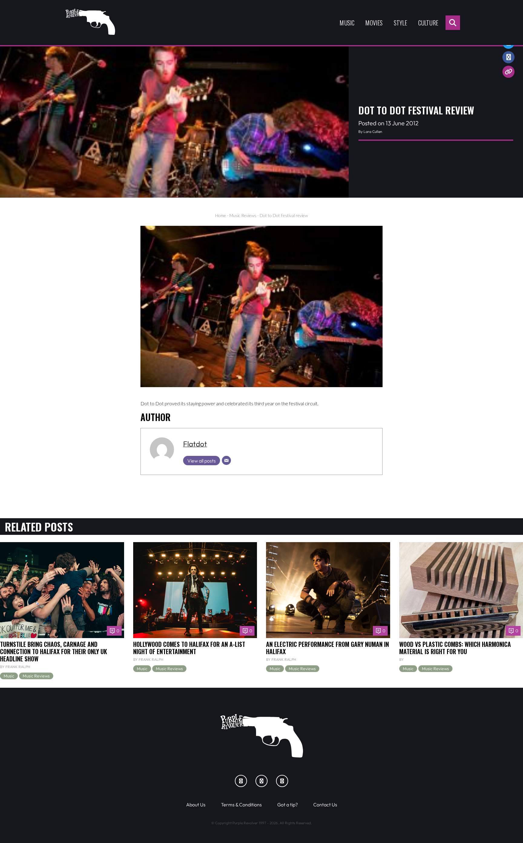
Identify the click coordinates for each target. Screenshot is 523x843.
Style (400, 22)
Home (220, 215)
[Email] (226, 460)
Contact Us (325, 805)
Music (347, 22)
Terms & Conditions (241, 805)
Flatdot (195, 443)
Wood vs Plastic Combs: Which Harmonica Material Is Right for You (455, 648)
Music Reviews (242, 215)
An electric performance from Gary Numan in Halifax (327, 648)
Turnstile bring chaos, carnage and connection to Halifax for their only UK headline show (53, 651)
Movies (374, 22)
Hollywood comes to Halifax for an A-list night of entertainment (189, 648)
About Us (196, 805)
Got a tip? (287, 805)
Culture (428, 22)
